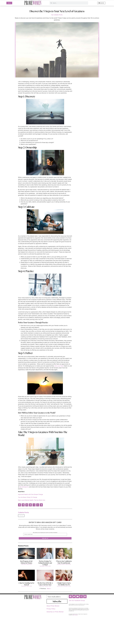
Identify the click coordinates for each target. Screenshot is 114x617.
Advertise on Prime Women (55, 612)
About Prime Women (53, 606)
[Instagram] (81, 596)
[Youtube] (77, 596)
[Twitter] (74, 596)
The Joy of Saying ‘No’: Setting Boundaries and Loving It (45, 563)
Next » (49, 588)
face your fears (59, 366)
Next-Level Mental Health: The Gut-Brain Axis (31, 500)
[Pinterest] (85, 596)
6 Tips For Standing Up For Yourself (26, 584)
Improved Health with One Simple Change (30, 494)
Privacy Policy (51, 609)
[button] (19, 504)
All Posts (21, 515)
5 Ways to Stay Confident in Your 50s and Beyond (64, 562)
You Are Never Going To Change (27, 497)
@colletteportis (24, 487)
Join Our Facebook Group (77, 600)
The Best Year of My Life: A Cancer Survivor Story (45, 584)
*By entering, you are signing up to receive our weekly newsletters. (45, 532)
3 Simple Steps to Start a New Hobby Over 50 (64, 584)
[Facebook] (70, 596)
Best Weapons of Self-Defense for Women (26, 562)
